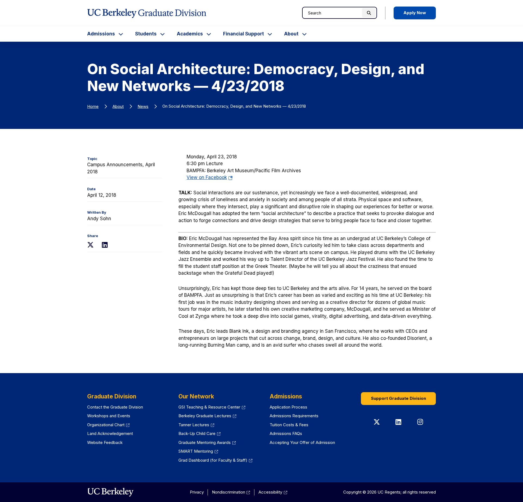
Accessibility (270, 492)
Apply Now (414, 12)
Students (146, 34)
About (291, 34)
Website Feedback (105, 442)
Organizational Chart (105, 424)
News (143, 106)
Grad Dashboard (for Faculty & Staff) (212, 460)
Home (93, 106)
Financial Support (243, 34)
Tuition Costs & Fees (289, 424)
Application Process (288, 407)
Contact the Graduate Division (115, 407)
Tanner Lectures (193, 424)
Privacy (197, 492)
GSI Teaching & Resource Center (209, 407)
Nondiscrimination (228, 492)
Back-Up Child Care (196, 433)
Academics (190, 34)
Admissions (101, 34)
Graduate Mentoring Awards (204, 442)
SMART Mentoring (195, 451)
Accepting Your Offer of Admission (302, 442)
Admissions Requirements (294, 415)
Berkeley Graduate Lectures (204, 415)
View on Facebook (210, 177)
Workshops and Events (108, 415)
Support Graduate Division (398, 398)
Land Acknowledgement (110, 433)
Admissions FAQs (286, 433)
